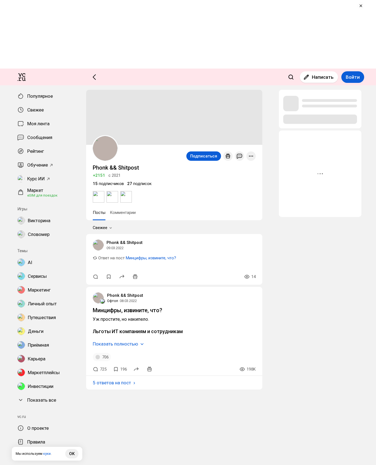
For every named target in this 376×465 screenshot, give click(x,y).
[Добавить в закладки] (109, 277)
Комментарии (123, 212)
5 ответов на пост (112, 382)
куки (47, 454)
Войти (353, 77)
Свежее (100, 227)
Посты (99, 212)
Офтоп (112, 301)
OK (72, 453)
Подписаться (203, 156)
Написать (323, 77)
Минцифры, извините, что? (151, 257)
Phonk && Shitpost (125, 242)
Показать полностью (115, 344)
